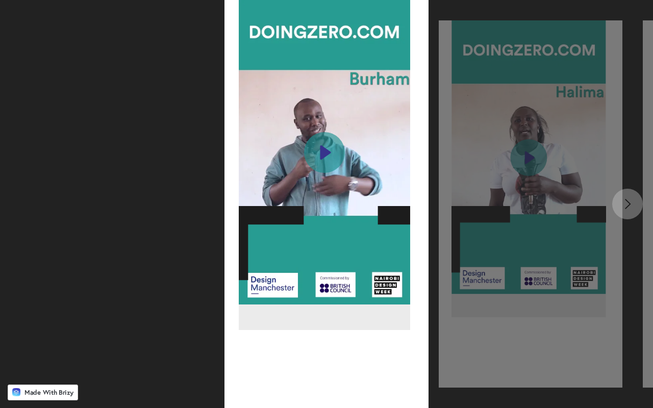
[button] (324, 165)
